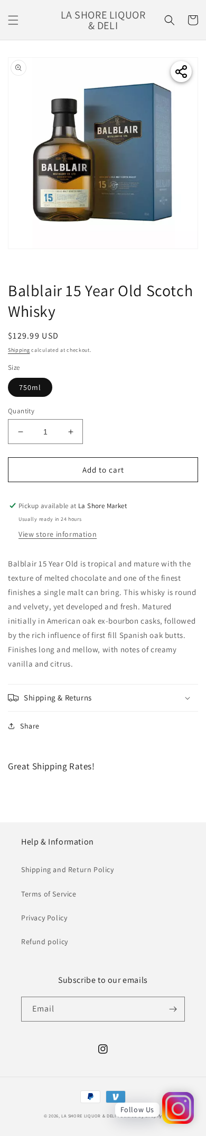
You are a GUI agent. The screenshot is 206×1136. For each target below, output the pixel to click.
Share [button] (30, 726)
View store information (57, 534)
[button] (13, 20)
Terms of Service (49, 894)
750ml (30, 387)
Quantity (21, 410)
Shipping (19, 350)
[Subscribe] (172, 1009)
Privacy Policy (44, 917)
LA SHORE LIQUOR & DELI (88, 1116)
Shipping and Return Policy (67, 869)
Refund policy (44, 941)
